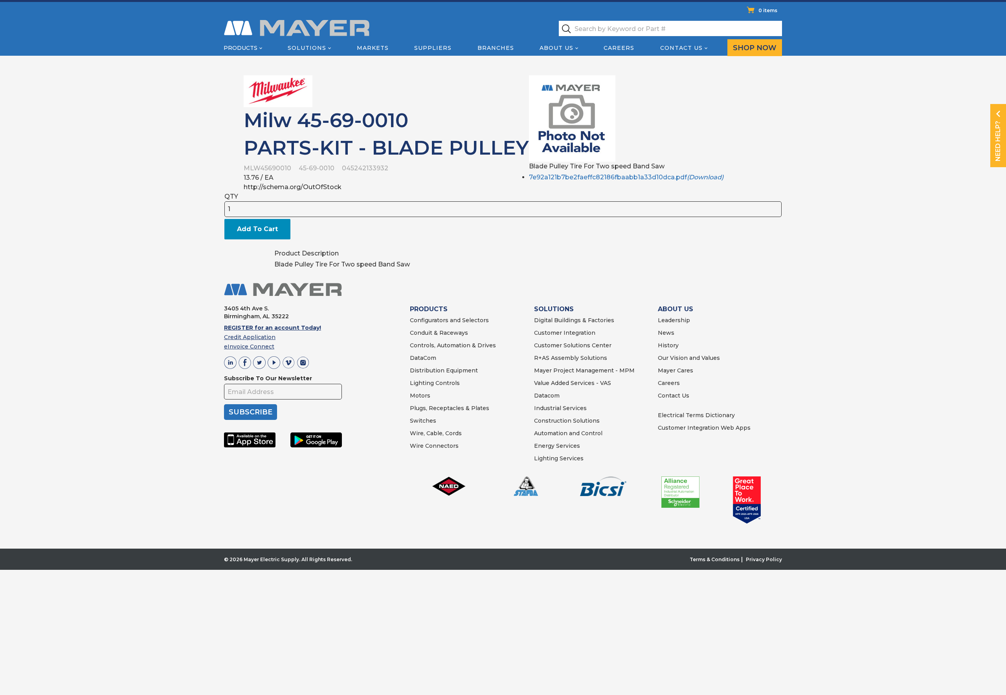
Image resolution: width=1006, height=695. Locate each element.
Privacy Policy (764, 559)
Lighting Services (559, 458)
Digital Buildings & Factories (574, 320)
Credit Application (249, 337)
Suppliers (433, 47)
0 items (767, 10)
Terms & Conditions (715, 559)
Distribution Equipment (444, 370)
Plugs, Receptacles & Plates (449, 408)
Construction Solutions (567, 420)
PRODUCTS (429, 309)
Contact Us (681, 47)
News (666, 332)
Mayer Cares (675, 370)
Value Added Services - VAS (572, 383)
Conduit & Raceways (439, 332)
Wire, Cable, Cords (436, 433)
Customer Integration (564, 332)
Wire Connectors (434, 445)
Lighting (422, 383)
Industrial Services (560, 408)
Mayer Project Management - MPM (584, 370)
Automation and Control (568, 433)
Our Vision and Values (689, 357)
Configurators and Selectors (449, 320)
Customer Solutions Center (572, 345)
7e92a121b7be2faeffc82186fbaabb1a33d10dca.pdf (626, 177)
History (668, 345)
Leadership (674, 320)
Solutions (307, 47)
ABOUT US (675, 309)
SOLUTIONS (554, 309)
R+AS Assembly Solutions (570, 357)
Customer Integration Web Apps (704, 427)
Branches (495, 47)
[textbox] (670, 28)
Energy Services (557, 445)
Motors (420, 395)
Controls (447, 383)
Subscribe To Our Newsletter (268, 378)
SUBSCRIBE (250, 412)
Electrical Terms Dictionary (696, 415)
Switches (423, 420)
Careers (619, 47)
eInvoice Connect (249, 346)
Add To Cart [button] (257, 229)
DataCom (423, 357)
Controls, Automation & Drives (453, 345)
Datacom (547, 395)
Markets (373, 47)
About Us (556, 47)
